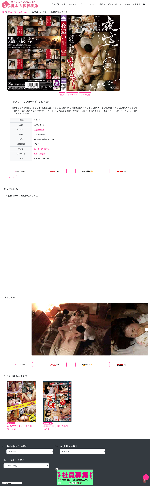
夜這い (42, 154)
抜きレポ (82, 4)
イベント (72, 4)
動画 (62, 95)
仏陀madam (39, 130)
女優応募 (136, 4)
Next (147, 329)
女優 (64, 4)
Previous (3, 329)
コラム (92, 4)
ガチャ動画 (112, 4)
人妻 (35, 154)
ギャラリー (72, 95)
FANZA (12, 178)
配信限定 (101, 4)
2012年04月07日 (42, 149)
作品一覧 (55, 4)
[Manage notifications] (144, 481)
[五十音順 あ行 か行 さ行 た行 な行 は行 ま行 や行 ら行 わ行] (82, 451)
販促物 (127, 4)
